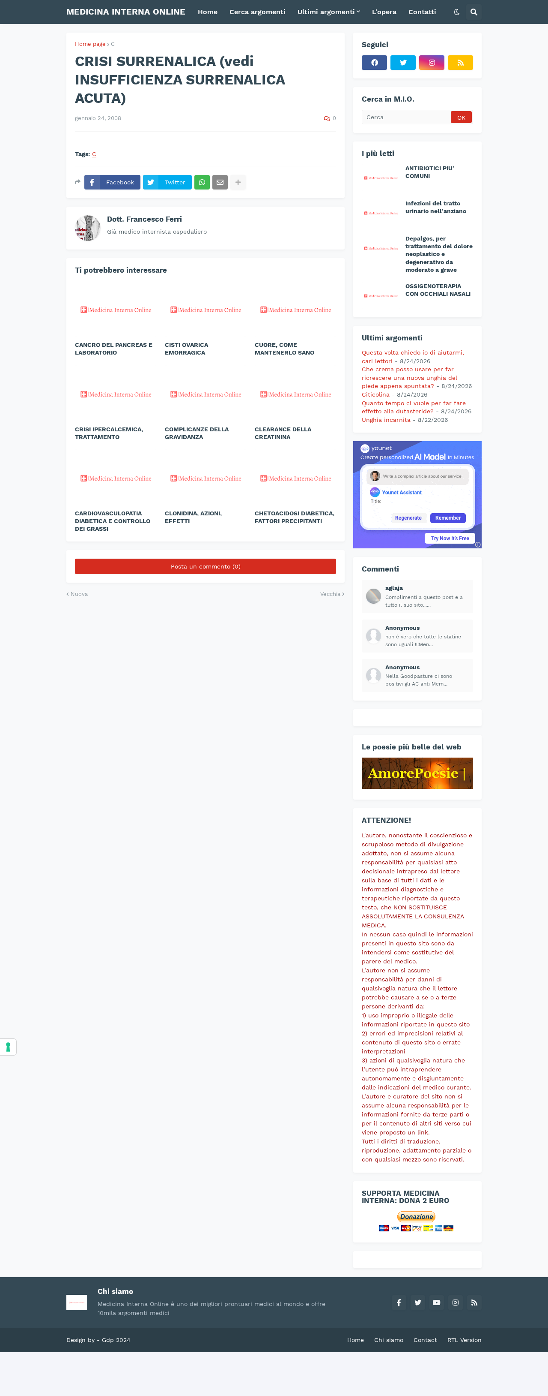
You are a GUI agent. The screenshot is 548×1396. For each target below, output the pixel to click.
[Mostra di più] (238, 182)
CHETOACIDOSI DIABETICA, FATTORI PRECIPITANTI (294, 517)
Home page (90, 44)
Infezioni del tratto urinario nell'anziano (435, 207)
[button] (456, 12)
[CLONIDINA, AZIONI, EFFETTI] (205, 477)
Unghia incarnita (386, 419)
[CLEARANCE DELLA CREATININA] (295, 393)
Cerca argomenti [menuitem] (257, 12)
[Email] (220, 182)
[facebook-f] (399, 1302)
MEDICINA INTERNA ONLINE (125, 11)
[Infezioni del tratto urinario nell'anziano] (381, 212)
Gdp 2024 (116, 1339)
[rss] (460, 62)
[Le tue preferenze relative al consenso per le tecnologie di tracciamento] (8, 1047)
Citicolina (376, 394)
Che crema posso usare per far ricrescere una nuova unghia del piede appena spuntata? (409, 377)
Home (355, 1339)
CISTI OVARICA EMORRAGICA (186, 348)
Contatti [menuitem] (422, 12)
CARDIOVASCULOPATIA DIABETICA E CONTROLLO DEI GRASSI (112, 521)
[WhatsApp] (202, 182)
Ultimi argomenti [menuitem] (326, 12)
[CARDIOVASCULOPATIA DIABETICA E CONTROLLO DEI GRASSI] (115, 477)
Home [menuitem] (207, 12)
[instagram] (431, 62)
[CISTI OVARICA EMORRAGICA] (205, 309)
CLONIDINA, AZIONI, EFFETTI (193, 517)
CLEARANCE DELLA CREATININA (283, 433)
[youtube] (436, 1302)
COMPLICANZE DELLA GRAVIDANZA (197, 433)
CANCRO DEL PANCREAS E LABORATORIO (113, 348)
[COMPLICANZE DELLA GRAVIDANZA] (205, 393)
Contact (425, 1339)
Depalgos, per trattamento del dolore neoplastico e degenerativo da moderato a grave (439, 254)
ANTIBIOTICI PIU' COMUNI (429, 172)
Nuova (79, 594)
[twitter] (403, 62)
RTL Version (464, 1339)
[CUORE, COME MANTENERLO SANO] (295, 309)
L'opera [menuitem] (384, 12)
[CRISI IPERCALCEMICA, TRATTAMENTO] (115, 393)
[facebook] (374, 62)
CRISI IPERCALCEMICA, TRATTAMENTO (109, 433)
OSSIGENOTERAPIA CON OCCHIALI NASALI (438, 290)
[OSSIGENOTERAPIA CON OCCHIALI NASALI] (381, 295)
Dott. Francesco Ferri (144, 219)
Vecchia (330, 594)
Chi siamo (388, 1339)
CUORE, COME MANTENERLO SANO (284, 348)
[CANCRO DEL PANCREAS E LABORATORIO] (115, 309)
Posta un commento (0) (206, 566)
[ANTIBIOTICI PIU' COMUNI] (381, 177)
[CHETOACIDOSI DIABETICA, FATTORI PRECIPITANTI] (295, 477)
